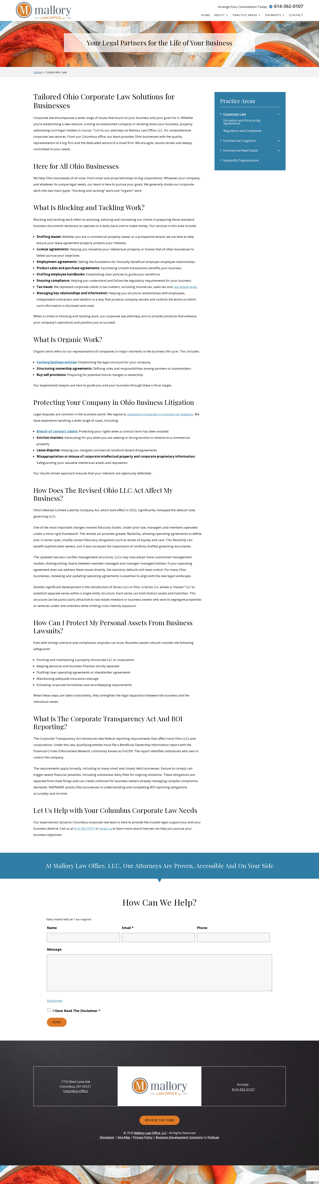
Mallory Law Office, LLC (150, 1133)
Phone (202, 928)
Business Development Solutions (179, 1137)
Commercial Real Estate (240, 150)
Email (128, 928)
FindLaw (213, 1137)
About (219, 15)
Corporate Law (234, 114)
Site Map (124, 1137)
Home (205, 15)
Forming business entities (56, 362)
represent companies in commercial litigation (160, 414)
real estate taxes (185, 287)
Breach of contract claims (57, 431)
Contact (296, 15)
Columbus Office (75, 1091)
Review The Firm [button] (159, 1120)
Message (54, 949)
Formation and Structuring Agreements (241, 122)
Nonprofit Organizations (241, 160)
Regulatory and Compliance (242, 130)
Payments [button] (273, 15)
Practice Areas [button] (245, 15)
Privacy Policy (143, 1137)
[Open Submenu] (278, 114)
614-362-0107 (288, 6)
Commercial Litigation (239, 140)
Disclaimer (55, 1001)
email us (105, 828)
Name (52, 928)
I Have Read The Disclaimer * (76, 1010)
